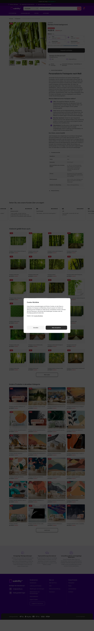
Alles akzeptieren (56, 327)
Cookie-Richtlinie (38, 316)
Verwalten (35, 327)
